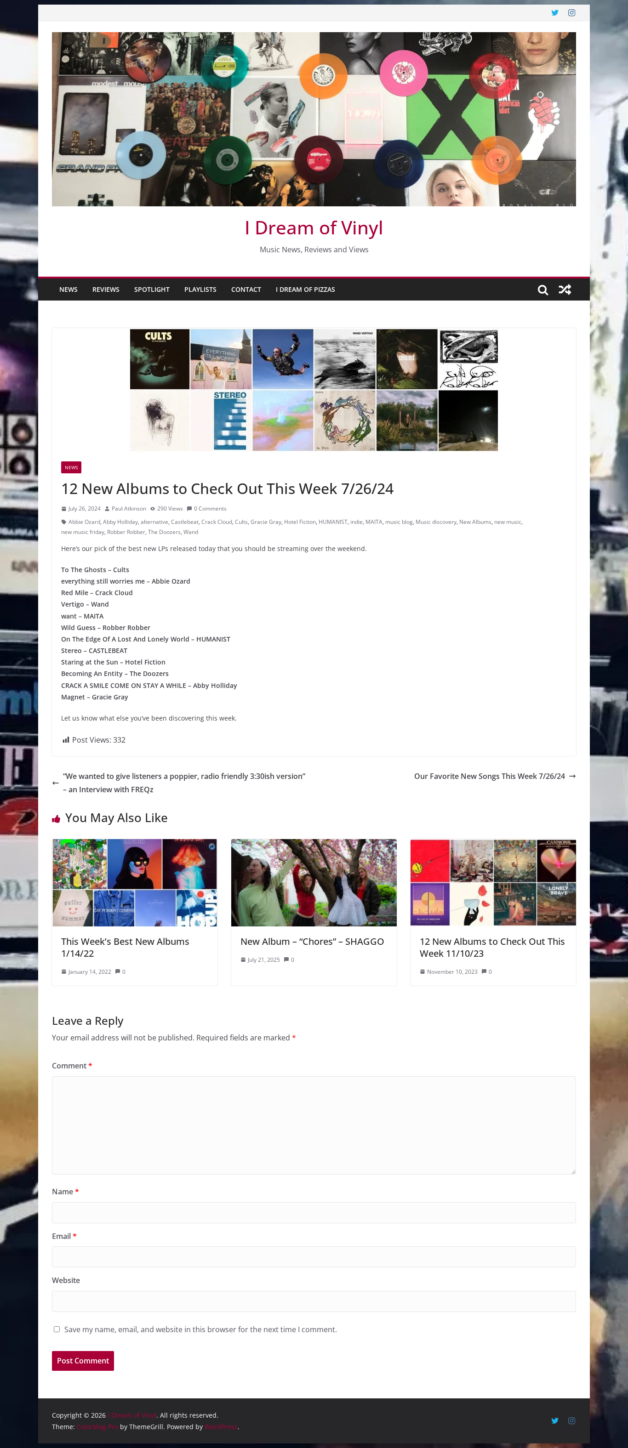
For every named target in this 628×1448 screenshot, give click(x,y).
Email (64, 1236)
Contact (246, 289)
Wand (190, 532)
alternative (154, 522)
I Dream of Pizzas (305, 289)
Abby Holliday (120, 522)
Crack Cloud (216, 522)
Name (65, 1192)
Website (66, 1280)
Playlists (200, 289)
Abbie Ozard (84, 522)
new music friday (82, 532)
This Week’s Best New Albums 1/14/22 (125, 947)
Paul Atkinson (129, 508)
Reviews (106, 289)
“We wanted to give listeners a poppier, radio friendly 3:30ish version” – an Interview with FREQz (184, 783)
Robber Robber (126, 532)
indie (356, 522)
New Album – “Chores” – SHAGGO (312, 941)
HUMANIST (333, 522)
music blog (399, 522)
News (68, 289)
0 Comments (210, 508)
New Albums (475, 522)
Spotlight (152, 289)
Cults (241, 522)
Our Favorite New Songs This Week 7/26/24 (489, 776)
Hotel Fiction (300, 522)
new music (507, 522)
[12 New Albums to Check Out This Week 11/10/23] (493, 845)
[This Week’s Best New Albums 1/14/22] (134, 845)
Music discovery (436, 522)
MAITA (374, 522)
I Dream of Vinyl (314, 227)
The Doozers (164, 532)
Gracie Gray (266, 522)
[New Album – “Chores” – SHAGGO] (314, 845)
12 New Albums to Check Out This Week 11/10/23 (492, 947)
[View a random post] (565, 289)
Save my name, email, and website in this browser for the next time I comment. (200, 1329)
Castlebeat (185, 522)
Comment (72, 1066)
